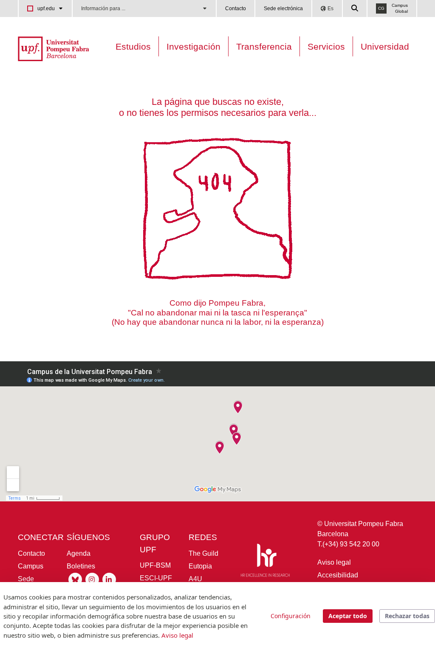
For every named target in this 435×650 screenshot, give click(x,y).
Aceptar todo (347, 616)
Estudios (133, 46)
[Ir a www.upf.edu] (53, 48)
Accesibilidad (337, 575)
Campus (30, 566)
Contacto (235, 8)
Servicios (326, 46)
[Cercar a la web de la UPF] (355, 8)
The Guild (203, 553)
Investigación (193, 46)
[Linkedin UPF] (109, 578)
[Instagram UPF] (92, 578)
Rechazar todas (407, 616)
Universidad (385, 46)
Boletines (81, 566)
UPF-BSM (155, 565)
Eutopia (200, 566)
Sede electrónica (283, 8)
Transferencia (264, 46)
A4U (195, 578)
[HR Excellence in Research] (265, 562)
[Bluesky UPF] (75, 578)
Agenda (78, 553)
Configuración (291, 616)
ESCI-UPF (156, 578)
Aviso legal (334, 562)
